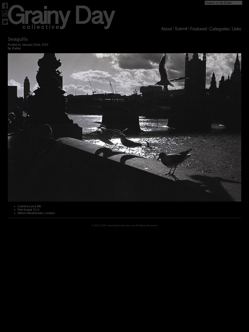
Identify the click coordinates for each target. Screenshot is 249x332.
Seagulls (18, 39)
